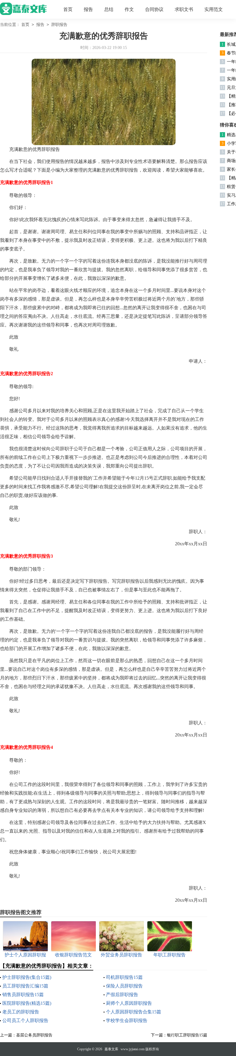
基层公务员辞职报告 (34, 1035)
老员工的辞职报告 (20, 1011)
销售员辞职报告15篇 (23, 994)
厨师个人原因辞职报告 (129, 1003)
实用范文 (213, 9)
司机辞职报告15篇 (124, 977)
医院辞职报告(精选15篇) (26, 1003)
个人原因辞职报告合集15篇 (133, 1011)
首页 (68, 9)
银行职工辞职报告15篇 (187, 1035)
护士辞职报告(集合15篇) (26, 977)
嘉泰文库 (111, 1049)
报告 (88, 9)
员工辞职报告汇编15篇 (25, 985)
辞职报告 (59, 24)
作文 (129, 9)
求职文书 (184, 9)
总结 (108, 9)
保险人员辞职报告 (124, 985)
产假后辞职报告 (122, 994)
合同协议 (154, 9)
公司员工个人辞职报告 (25, 1020)
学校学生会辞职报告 (126, 1020)
